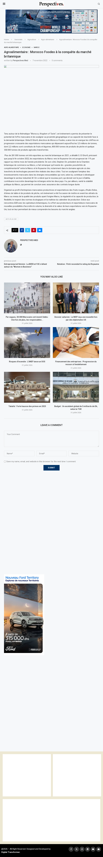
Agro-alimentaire (47, 40)
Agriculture (31, 40)
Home (6, 40)
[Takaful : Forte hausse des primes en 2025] (27, 387)
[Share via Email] (39, 230)
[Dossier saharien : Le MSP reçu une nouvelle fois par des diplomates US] (76, 298)
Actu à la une (11, 219)
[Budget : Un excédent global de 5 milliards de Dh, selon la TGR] (76, 387)
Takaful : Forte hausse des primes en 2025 (27, 406)
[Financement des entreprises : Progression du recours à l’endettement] (76, 342)
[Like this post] (16, 230)
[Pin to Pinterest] (33, 230)
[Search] (99, 4)
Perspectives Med (20, 60)
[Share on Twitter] (27, 230)
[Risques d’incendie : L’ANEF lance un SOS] (27, 342)
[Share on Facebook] (22, 230)
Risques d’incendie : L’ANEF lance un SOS (27, 361)
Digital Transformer (10, 852)
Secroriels (18, 40)
